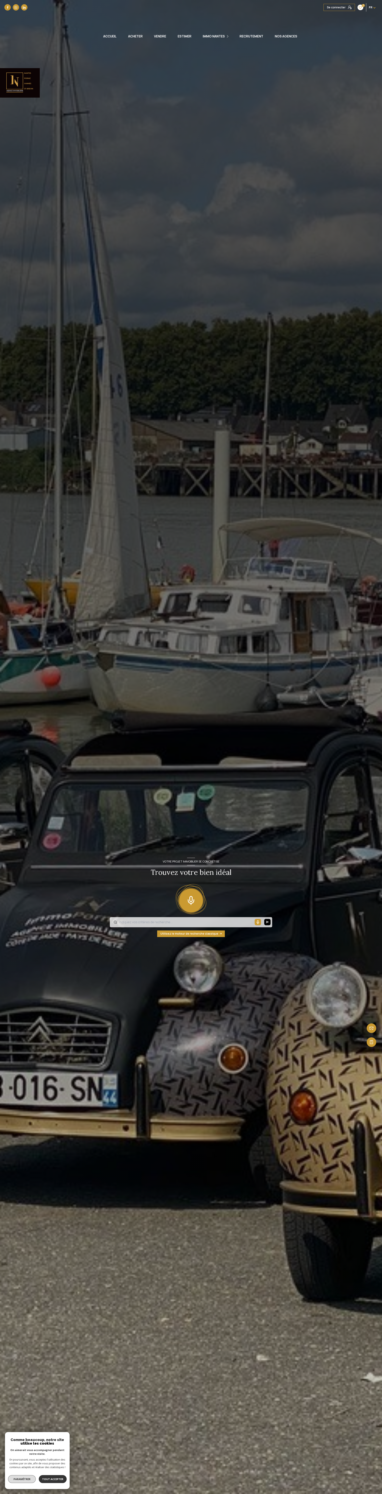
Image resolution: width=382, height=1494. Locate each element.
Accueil (110, 36)
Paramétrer (22, 1479)
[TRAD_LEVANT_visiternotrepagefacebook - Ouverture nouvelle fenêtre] (7, 7)
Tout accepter (52, 1479)
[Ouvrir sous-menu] (228, 36)
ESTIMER (184, 36)
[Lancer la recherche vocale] (191, 899)
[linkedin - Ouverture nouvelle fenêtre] (24, 7)
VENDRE (160, 36)
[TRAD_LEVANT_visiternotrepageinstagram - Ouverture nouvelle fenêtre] (16, 7)
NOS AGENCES (286, 36)
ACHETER (135, 36)
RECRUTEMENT (251, 36)
